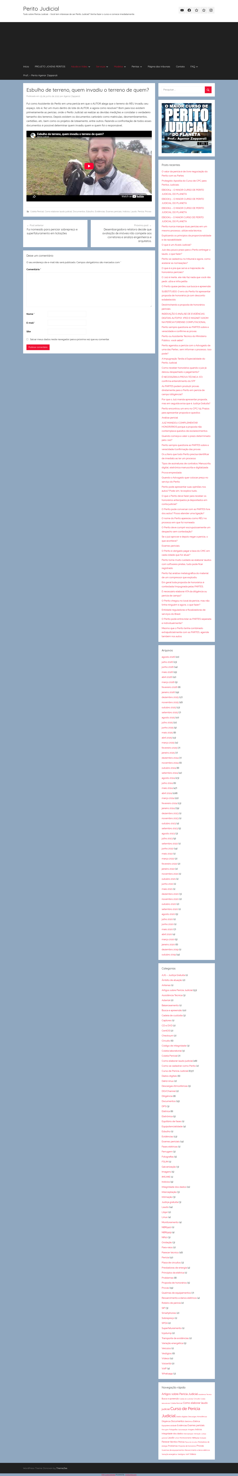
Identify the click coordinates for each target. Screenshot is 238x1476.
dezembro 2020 (170, 894)
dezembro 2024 (170, 757)
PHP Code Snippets (108, 1475)
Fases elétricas (170, 1146)
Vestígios (167, 1353)
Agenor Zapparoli (72, 96)
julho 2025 (167, 722)
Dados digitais (169, 1076)
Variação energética (172, 1343)
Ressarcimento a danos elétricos (179, 1298)
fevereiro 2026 (169, 687)
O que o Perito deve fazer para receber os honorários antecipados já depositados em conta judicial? (184, 500)
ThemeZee (61, 1468)
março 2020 (168, 939)
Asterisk (166, 1000)
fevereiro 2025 (169, 747)
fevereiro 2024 (169, 803)
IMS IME (166, 1176)
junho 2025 (167, 727)
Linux (165, 1217)
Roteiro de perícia (171, 1302)
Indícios (126, 211)
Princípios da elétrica (173, 1272)
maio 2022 (167, 853)
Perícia (141, 211)
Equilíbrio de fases (171, 1121)
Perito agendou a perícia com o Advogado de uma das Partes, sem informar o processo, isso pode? (186, 349)
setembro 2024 (170, 772)
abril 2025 (167, 737)
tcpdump (167, 1333)
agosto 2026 (168, 657)
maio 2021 (167, 889)
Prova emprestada (172, 472)
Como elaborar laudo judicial (58, 211)
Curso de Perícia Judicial (175, 1071)
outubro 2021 (169, 879)
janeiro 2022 (168, 868)
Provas (148, 211)
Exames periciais (114, 211)
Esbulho (90, 211)
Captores (166, 1020)
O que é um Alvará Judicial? (176, 244)
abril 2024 (167, 793)
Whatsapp (167, 1373)
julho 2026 (167, 662)
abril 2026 (167, 677)
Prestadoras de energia (174, 1267)
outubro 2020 (169, 904)
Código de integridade (174, 1045)
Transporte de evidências (175, 1338)
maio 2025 (167, 732)
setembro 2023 (170, 828)
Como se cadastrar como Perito (179, 1065)
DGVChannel (169, 1091)
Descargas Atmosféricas (175, 1086)
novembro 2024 (170, 762)
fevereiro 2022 (169, 863)
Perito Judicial (41, 8)
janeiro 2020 (168, 944)
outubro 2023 (169, 823)
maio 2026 (167, 672)
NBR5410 (166, 1227)
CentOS (166, 1030)
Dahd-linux (168, 1081)
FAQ (192, 66)
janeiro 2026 (168, 692)
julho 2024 (167, 783)
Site (28, 331)
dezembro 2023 (170, 813)
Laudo (134, 211)
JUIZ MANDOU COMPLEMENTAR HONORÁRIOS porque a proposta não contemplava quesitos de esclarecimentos (184, 426)
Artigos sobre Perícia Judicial (177, 990)
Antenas (166, 985)
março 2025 (168, 742)
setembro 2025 (170, 712)
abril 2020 (167, 934)
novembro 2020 (170, 899)
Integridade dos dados (174, 1187)
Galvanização (169, 1166)
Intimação (167, 1197)
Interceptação (169, 1192)
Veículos (166, 1348)
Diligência (167, 1096)
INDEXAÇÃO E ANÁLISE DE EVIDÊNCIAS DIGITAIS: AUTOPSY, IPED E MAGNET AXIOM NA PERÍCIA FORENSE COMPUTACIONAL (185, 317)
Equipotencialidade (172, 1126)
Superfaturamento (172, 1328)
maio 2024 (167, 788)
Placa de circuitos (171, 1262)
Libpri (165, 1212)
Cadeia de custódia (172, 1015)
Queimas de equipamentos (176, 1292)
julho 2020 (167, 919)
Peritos (135, 66)
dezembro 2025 (170, 697)
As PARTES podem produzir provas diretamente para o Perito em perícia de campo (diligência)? (183, 390)
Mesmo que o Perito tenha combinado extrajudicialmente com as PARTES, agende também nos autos (185, 632)
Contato (180, 66)
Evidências (100, 211)
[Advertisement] (119, 41)
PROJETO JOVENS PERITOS (50, 66)
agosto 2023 (168, 833)
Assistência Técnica (172, 995)
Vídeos (165, 1358)
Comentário (33, 269)
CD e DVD (167, 1025)
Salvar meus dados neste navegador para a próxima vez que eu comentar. (69, 339)
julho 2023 (167, 838)
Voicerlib (166, 1363)
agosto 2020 (168, 914)
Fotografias (168, 1156)
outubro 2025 (169, 707)
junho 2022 (167, 848)
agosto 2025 (168, 717)
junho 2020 (168, 924)
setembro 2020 (170, 909)
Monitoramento (170, 1222)
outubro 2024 (169, 768)
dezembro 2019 (170, 949)
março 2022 (168, 858)
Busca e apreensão (172, 1010)
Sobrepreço (168, 1318)
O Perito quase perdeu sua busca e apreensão (186, 286)
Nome (30, 314)
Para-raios (167, 1247)
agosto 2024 (168, 778)
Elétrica (166, 1111)
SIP (163, 1308)
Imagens (166, 1171)
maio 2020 (167, 929)
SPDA (165, 1323)
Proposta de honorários (174, 1282)
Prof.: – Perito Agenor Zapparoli (40, 75)
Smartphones (169, 1313)
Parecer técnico (170, 1252)
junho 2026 (168, 667)
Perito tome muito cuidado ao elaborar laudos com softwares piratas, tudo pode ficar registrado (186, 564)
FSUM (165, 1161)
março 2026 (168, 682)
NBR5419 (166, 1232)
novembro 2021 (170, 873)
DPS (164, 1106)
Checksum (167, 1035)
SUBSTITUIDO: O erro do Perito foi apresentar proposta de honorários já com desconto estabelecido (186, 295)
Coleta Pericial (37, 211)
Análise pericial (170, 417)
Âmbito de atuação (172, 980)
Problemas (167, 1277)
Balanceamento (170, 1005)
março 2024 (168, 798)
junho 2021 (167, 883)
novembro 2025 (170, 702)
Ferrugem (167, 1151)
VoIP (164, 1368)
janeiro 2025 (168, 752)
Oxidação (167, 1242)
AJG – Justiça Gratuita (173, 975)
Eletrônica (167, 1116)
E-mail (30, 322)
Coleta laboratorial (172, 1050)
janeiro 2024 (168, 808)
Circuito (166, 1040)
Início (26, 66)
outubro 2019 (169, 954)
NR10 (164, 1237)
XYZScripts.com (130, 1475)
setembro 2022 (170, 843)
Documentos (79, 211)
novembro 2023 (170, 818)
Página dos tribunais (159, 66)
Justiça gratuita (170, 1202)
